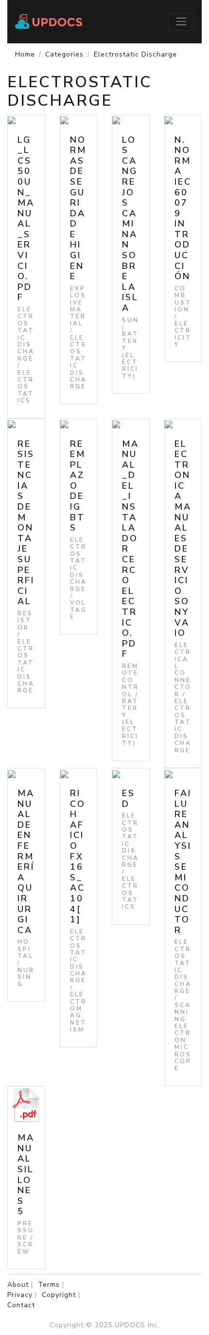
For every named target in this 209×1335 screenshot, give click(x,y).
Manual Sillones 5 (26, 1174)
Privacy (20, 1294)
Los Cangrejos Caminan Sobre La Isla (130, 224)
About (18, 1284)
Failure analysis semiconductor (183, 861)
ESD (128, 798)
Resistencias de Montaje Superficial (26, 523)
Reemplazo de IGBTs (78, 486)
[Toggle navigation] (181, 21)
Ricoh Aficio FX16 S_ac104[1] (78, 856)
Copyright (59, 1294)
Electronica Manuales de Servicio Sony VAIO (183, 538)
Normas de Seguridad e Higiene (78, 208)
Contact (21, 1305)
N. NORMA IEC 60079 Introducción (183, 208)
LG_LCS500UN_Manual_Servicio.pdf (26, 219)
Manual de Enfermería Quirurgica (26, 861)
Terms (49, 1284)
